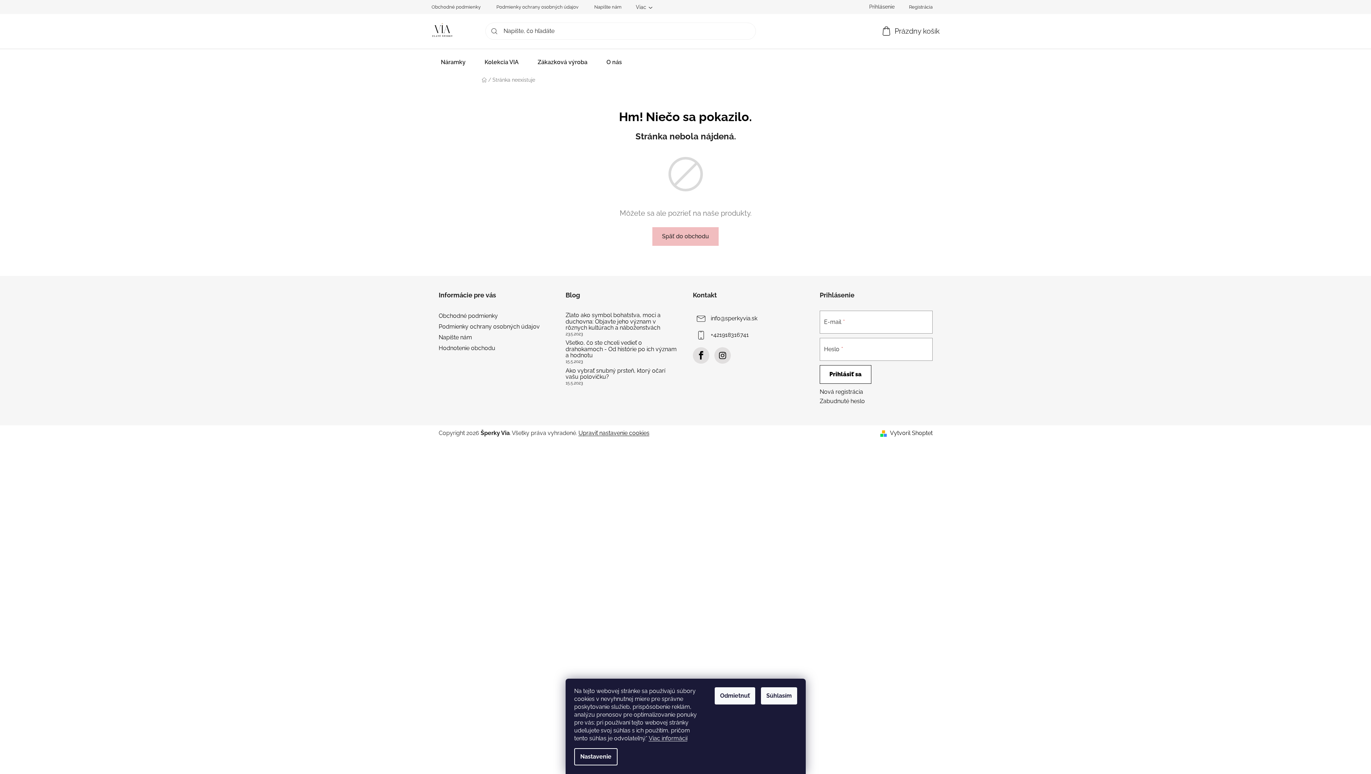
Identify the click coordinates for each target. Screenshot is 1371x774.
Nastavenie (595, 756)
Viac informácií (668, 738)
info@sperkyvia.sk (734, 318)
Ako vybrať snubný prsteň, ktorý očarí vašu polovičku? (615, 374)
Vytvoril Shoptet (911, 433)
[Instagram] (722, 355)
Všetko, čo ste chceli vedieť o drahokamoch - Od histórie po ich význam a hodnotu (621, 349)
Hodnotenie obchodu (467, 348)
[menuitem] (453, 62)
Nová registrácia (841, 391)
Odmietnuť (735, 695)
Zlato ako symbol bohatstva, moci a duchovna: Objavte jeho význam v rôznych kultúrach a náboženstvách (613, 321)
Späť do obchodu (685, 236)
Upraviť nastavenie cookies (614, 433)
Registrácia (921, 7)
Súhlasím (779, 695)
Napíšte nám (608, 7)
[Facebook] (701, 355)
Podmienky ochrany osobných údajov (537, 7)
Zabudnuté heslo (842, 401)
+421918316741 (730, 334)
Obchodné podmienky (456, 7)
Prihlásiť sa (845, 374)
